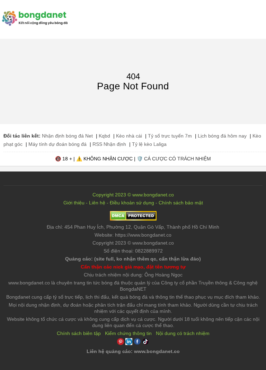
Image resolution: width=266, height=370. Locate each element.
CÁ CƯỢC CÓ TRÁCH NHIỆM (177, 158)
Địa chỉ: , (133, 227)
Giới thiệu (74, 202)
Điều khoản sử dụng (132, 202)
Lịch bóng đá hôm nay (222, 136)
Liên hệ (97, 202)
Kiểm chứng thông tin (128, 333)
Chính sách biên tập (79, 333)
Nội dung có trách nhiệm (183, 333)
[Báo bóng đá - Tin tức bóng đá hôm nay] (34, 13)
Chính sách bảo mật (181, 202)
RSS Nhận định (109, 144)
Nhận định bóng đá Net (67, 136)
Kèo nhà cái (129, 136)
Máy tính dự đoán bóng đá (57, 144)
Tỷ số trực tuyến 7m (170, 136)
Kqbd (104, 136)
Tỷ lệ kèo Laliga (149, 144)
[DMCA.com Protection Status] (133, 219)
